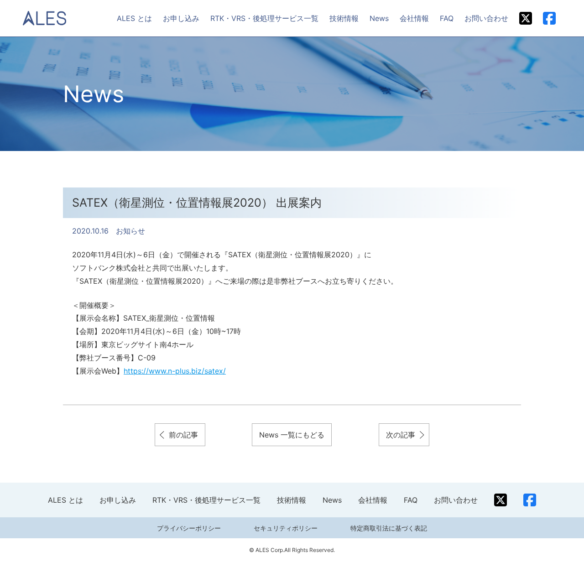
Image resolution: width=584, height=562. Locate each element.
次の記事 (400, 434)
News (379, 18)
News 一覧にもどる (291, 434)
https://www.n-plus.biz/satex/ (175, 370)
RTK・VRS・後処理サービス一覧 (264, 18)
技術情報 (344, 18)
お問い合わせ (486, 18)
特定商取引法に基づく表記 (388, 528)
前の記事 (183, 434)
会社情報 (414, 18)
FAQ (447, 18)
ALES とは (134, 18)
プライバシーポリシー (189, 528)
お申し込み (181, 18)
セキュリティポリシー (286, 528)
